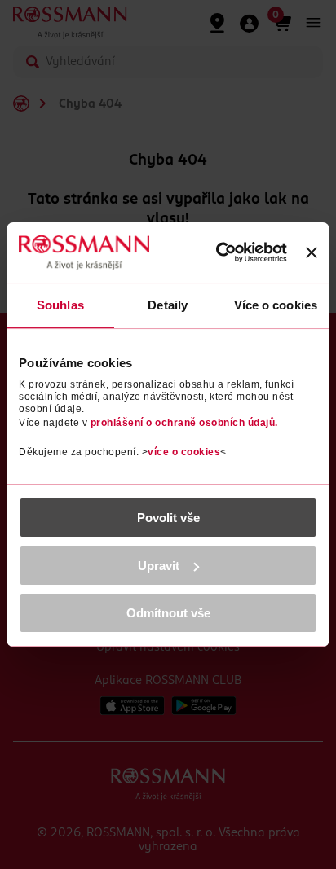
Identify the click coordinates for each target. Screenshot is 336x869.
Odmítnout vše (168, 613)
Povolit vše (168, 517)
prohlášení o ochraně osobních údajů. (184, 422)
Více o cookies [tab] (275, 305)
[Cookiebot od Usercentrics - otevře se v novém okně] (218, 252)
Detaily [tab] (168, 305)
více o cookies (184, 452)
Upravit (158, 566)
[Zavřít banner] (311, 252)
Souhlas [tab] (60, 305)
